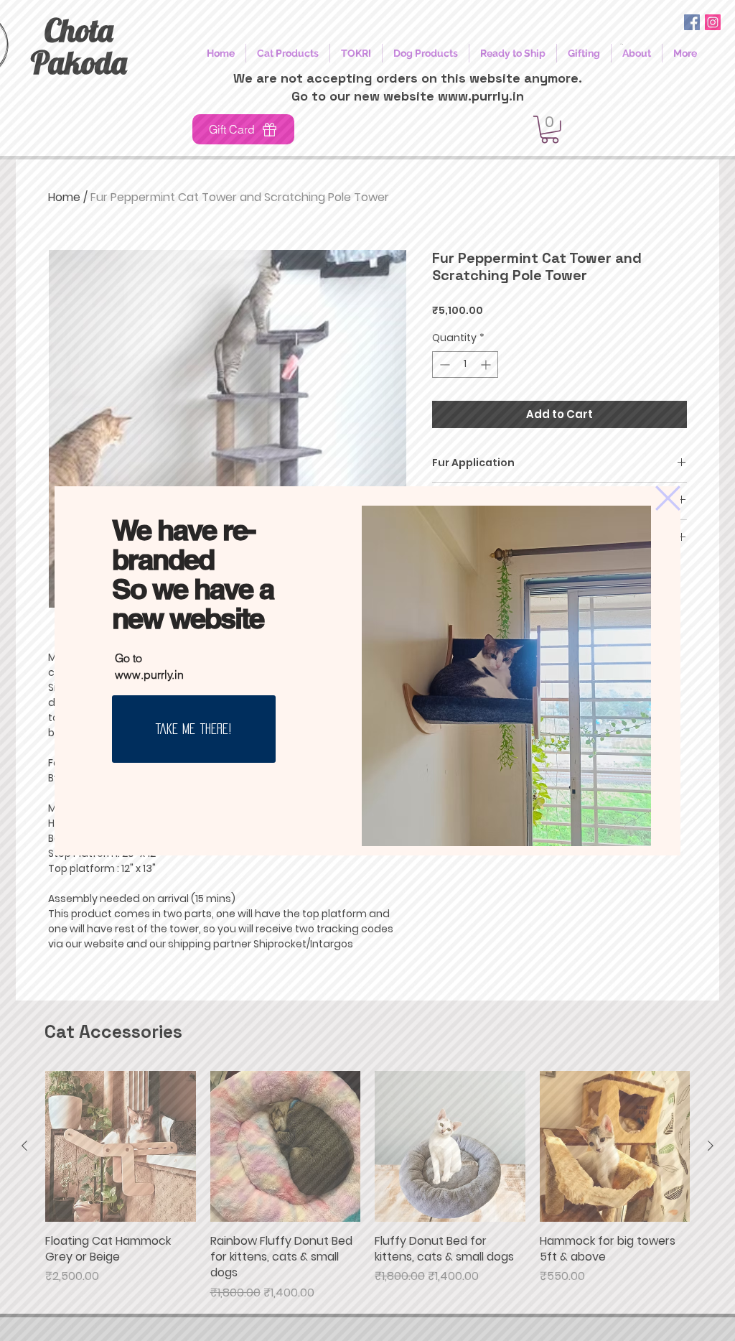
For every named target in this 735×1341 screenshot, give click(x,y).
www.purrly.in (149, 674)
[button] (667, 498)
